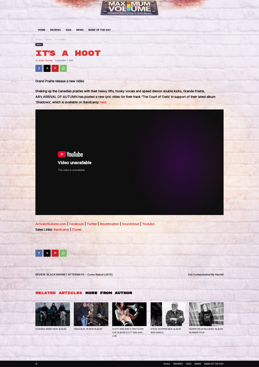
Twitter (92, 224)
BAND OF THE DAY (99, 29)
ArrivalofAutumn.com (50, 224)
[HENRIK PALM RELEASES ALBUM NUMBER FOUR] (206, 314)
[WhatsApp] (63, 68)
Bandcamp (61, 229)
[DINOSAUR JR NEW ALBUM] (91, 314)
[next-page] (43, 343)
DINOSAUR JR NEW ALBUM (88, 329)
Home (41, 29)
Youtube (148, 224)
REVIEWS (55, 29)
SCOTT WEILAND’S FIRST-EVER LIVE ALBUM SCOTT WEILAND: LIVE (128, 332)
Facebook (76, 224)
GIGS (68, 29)
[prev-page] (37, 343)
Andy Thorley (45, 60)
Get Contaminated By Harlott (206, 274)
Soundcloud (130, 224)
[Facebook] (38, 68)
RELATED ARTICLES (58, 293)
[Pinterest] (55, 68)
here (103, 102)
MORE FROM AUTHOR (108, 293)
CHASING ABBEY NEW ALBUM (50, 329)
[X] (47, 68)
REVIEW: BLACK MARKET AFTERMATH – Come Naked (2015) (74, 274)
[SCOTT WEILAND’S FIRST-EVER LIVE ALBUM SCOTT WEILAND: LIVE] (129, 314)
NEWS (80, 29)
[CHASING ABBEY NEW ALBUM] (52, 314)
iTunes (77, 229)
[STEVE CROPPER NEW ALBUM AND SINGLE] (168, 314)
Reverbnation (109, 224)
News (48, 39)
